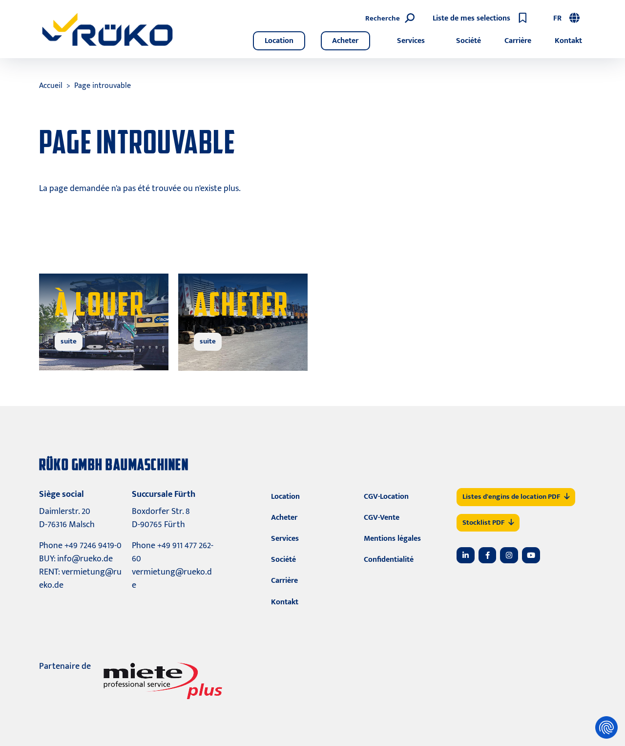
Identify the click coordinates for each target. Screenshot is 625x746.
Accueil (50, 85)
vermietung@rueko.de (80, 579)
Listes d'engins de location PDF (511, 496)
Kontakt (568, 40)
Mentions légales (392, 538)
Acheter (345, 40)
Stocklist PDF (483, 522)
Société (468, 40)
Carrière (517, 40)
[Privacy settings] (606, 727)
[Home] (107, 29)
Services (411, 40)
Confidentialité (389, 559)
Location (279, 40)
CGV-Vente (381, 517)
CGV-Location (386, 496)
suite (69, 341)
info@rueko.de (85, 559)
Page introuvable (102, 85)
